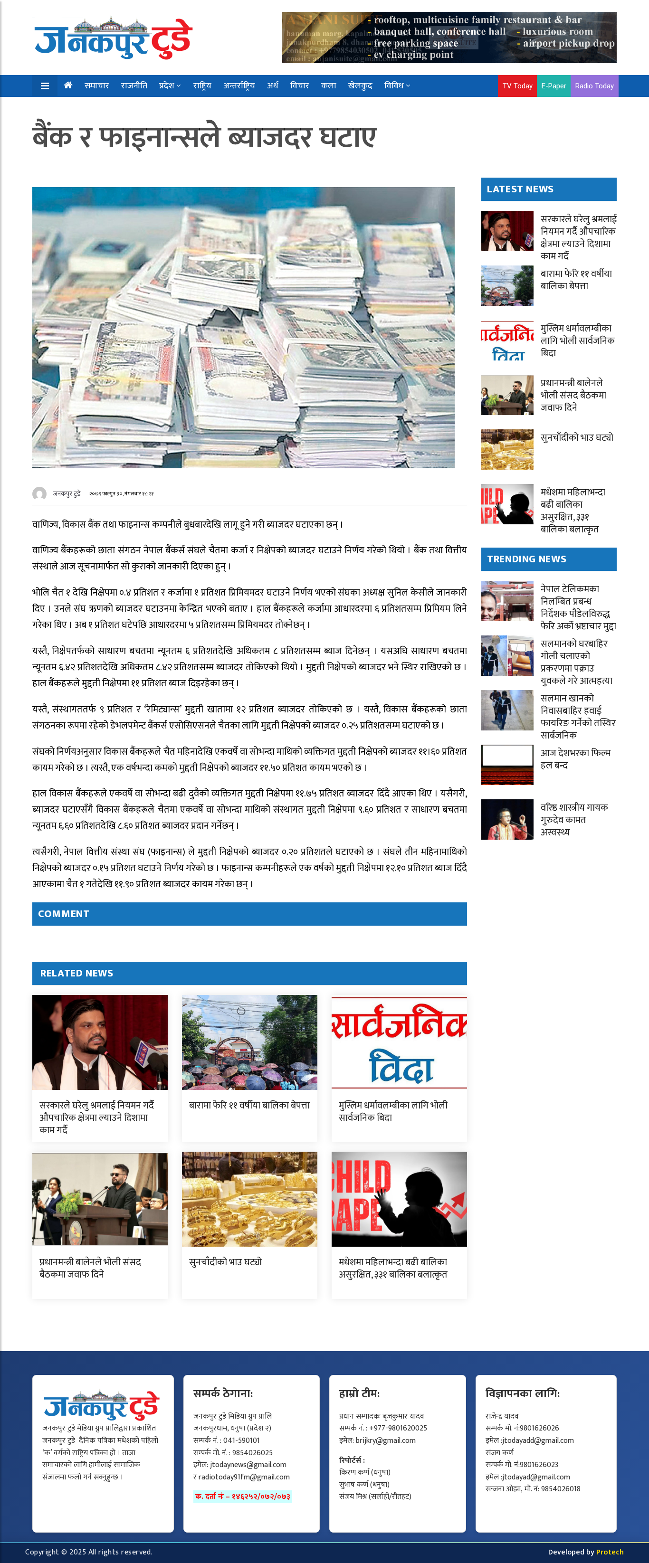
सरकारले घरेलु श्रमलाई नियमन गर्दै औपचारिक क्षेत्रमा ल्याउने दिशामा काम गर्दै (96, 1118)
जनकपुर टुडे (67, 493)
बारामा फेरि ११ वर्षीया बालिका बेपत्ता (249, 1106)
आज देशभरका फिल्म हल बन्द (576, 759)
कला (328, 86)
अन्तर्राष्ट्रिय (239, 86)
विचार (299, 86)
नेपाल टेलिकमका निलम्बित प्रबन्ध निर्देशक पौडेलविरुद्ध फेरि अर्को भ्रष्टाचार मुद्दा (578, 608)
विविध (394, 86)
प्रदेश (166, 86)
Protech (610, 1552)
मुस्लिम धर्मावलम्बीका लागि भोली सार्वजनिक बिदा (393, 1112)
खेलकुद (360, 86)
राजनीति (134, 86)
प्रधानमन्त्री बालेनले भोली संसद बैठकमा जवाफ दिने (90, 1268)
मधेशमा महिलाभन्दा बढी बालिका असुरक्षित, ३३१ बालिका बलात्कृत (393, 1268)
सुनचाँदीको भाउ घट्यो (225, 1262)
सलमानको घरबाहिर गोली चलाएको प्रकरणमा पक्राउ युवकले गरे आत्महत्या (576, 662)
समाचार (97, 86)
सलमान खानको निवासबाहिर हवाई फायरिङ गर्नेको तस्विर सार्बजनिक (578, 717)
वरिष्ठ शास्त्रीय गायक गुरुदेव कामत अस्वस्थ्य (574, 820)
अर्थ (272, 86)
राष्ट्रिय (202, 86)
